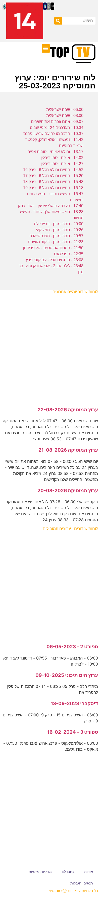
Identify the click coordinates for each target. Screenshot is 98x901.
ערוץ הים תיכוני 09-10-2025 (66, 675)
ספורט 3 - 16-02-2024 (72, 732)
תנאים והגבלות (81, 883)
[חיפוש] (58, 21)
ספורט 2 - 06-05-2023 (72, 647)
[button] (46, 48)
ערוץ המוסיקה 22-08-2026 (68, 410)
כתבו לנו (68, 872)
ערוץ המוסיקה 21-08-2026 (68, 450)
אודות (88, 872)
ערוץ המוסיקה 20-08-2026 (67, 490)
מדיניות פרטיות (40, 872)
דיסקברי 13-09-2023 (74, 703)
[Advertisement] (49, 348)
